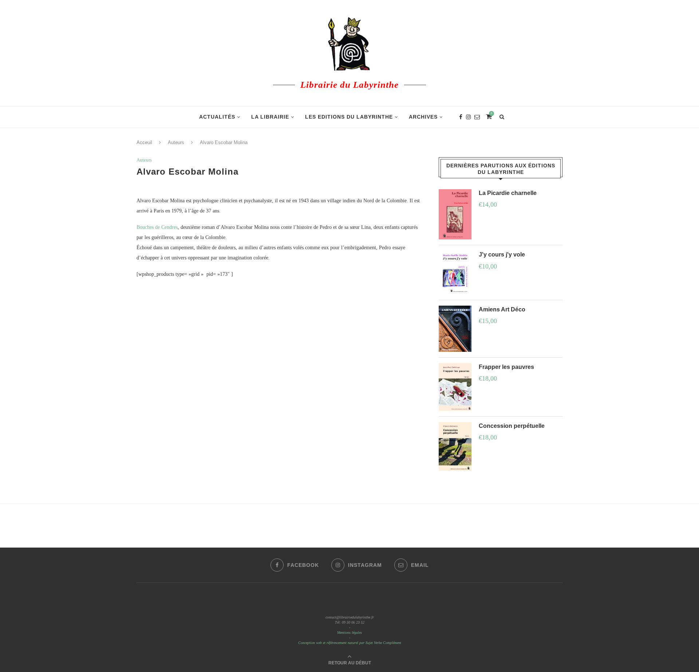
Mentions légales (349, 633)
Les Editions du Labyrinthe (349, 117)
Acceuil (144, 142)
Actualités (217, 117)
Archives (423, 117)
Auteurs (176, 142)
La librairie (270, 117)
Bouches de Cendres (157, 227)
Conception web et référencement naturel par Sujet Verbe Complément (349, 643)
